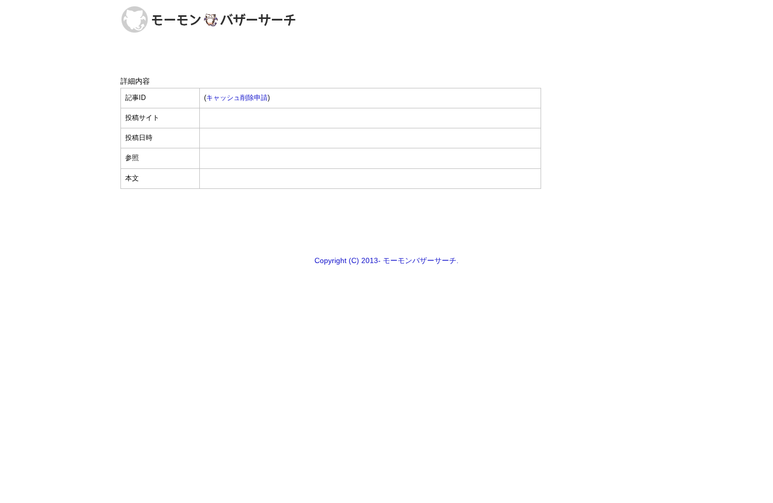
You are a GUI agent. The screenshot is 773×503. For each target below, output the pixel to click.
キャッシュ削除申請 (237, 98)
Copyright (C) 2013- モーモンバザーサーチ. (386, 260)
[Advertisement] (386, 221)
